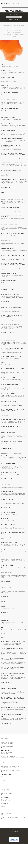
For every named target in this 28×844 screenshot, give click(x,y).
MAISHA (3, 606)
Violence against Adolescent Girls (12, 162)
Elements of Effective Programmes (12, 199)
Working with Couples (8, 117)
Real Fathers (5, 620)
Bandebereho (5, 241)
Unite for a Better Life (8, 682)
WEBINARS (3, 804)
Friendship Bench (6, 478)
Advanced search (14, 19)
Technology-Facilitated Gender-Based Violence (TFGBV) (13, 649)
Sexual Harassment (7, 499)
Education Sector (7, 573)
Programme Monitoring (8, 340)
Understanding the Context (10, 294)
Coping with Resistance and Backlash (12, 368)
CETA (2, 362)
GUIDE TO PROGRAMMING (14, 32)
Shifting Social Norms (8, 512)
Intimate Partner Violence (9, 130)
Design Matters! (6, 70)
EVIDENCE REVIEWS (4, 803)
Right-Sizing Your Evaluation (10, 225)
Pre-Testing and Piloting (8, 402)
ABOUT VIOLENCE (19, 25)
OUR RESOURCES (8, 34)
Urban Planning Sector (8, 689)
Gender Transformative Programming (13, 255)
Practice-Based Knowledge (9, 280)
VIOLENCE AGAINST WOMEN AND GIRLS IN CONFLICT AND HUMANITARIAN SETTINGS (12, 698)
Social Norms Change (8, 433)
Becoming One (5, 301)
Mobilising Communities (8, 273)
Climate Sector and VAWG (9, 542)
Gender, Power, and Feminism (10, 207)
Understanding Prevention (9, 108)
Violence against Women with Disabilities (13, 179)
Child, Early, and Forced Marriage (11, 441)
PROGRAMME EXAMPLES (14, 30)
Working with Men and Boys (9, 472)
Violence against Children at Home (12, 138)
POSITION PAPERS (4, 802)
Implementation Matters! (9, 100)
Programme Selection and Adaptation (13, 419)
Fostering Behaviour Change (10, 384)
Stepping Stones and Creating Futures (13, 641)
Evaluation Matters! (7, 77)
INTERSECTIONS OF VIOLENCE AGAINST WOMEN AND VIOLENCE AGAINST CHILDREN (13, 263)
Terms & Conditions (14, 831)
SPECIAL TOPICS (19, 34)
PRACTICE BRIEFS (4, 799)
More (2, 747)
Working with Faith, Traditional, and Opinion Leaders (12, 349)
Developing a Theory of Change (11, 308)
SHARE (3, 633)
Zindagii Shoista (6, 723)
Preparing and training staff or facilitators (11, 215)
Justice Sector (6, 587)
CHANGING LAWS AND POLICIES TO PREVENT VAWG (13, 532)
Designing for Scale (7, 491)
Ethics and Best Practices (9, 377)
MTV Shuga (4, 612)
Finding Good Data (7, 123)
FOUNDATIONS (8, 25)
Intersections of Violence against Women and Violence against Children (13, 153)
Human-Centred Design (8, 464)
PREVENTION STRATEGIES (14, 28)
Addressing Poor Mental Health (11, 356)
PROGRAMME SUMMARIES (6, 800)
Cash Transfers (6, 485)
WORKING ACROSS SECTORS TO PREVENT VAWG (12, 715)
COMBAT (3, 549)
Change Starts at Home (8, 524)
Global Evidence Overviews (9, 92)
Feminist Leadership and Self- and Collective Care (11, 316)
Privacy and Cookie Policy (14, 834)
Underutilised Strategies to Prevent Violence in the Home (12, 659)
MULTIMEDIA (3, 806)
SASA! (2, 627)
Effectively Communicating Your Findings (11, 454)
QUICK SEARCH (14, 14)
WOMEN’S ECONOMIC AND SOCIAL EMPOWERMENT (10, 146)
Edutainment (5, 518)
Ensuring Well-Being (7, 248)
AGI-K (2, 64)
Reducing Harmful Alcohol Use (11, 426)
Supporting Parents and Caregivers (12, 233)
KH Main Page (5, 596)
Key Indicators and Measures (10, 324)
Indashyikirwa (5, 581)
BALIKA (3, 192)
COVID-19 (3, 557)
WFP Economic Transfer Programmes (13, 707)
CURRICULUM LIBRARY (7, 565)
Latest (14, 36)
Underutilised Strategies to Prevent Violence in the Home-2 (12, 668)
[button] (26, 4)
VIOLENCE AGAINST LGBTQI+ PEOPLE (11, 170)
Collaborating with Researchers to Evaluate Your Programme (12, 410)
